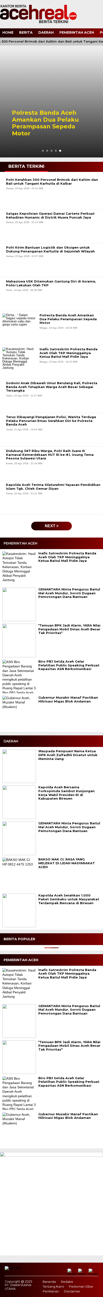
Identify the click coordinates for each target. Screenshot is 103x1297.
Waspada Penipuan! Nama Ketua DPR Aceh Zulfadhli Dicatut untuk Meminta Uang (67, 754)
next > (51, 526)
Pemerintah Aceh (76, 32)
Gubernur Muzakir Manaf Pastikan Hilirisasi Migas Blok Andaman (68, 699)
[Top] (94, 1290)
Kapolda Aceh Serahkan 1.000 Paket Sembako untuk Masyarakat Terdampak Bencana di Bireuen (68, 899)
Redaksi (67, 1282)
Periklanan (51, 1291)
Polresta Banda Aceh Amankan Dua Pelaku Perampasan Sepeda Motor (45, 123)
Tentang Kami (53, 1286)
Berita (26, 32)
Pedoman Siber (81, 1286)
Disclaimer (72, 1291)
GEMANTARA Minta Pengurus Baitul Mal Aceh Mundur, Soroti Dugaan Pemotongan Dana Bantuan (69, 593)
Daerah (46, 32)
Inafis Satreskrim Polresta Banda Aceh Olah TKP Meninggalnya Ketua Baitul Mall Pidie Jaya (67, 557)
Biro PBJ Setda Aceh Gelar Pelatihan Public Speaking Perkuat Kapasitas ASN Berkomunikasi (68, 665)
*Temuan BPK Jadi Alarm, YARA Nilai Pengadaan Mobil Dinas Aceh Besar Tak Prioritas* (69, 629)
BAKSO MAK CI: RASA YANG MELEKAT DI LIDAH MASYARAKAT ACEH (66, 863)
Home (7, 32)
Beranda (49, 1282)
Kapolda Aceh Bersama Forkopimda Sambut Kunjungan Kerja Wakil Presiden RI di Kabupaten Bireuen (66, 792)
